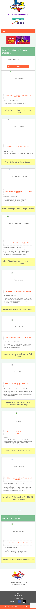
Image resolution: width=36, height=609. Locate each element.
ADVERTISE (18, 593)
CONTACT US (18, 596)
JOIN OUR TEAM (18, 598)
